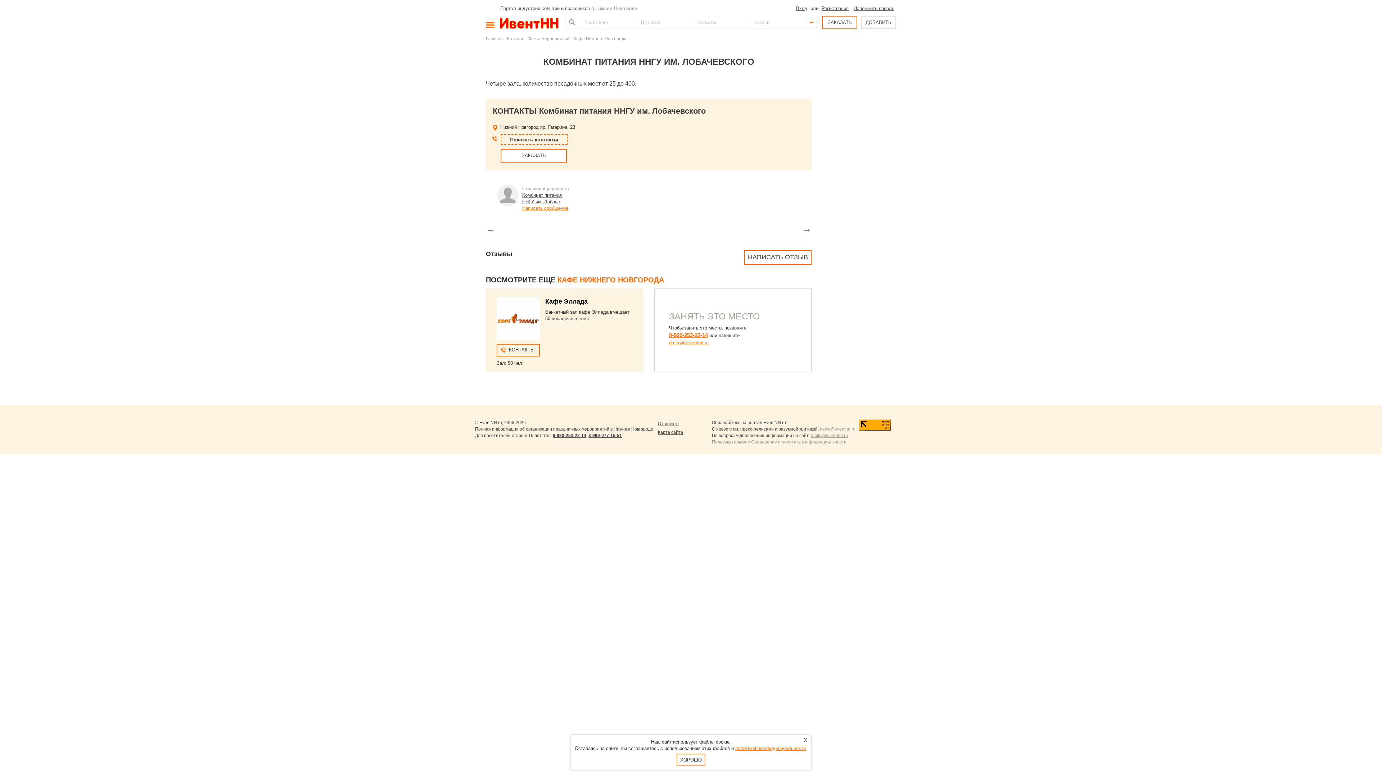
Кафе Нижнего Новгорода (600, 38)
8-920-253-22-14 (688, 335)
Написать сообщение (545, 208)
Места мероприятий (548, 38)
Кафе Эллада (566, 301)
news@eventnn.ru (837, 429)
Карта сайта (670, 432)
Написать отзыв (778, 257)
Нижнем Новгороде (616, 8)
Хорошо (691, 760)
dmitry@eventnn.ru (689, 342)
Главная (494, 38)
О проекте (668, 423)
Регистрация (835, 8)
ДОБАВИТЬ (878, 22)
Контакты (522, 350)
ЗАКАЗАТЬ (840, 22)
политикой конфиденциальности (770, 748)
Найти (571, 22)
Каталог (515, 38)
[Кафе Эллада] (518, 318)
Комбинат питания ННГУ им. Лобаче (542, 198)
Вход (801, 8)
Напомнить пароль (874, 8)
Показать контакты (534, 139)
